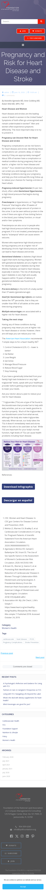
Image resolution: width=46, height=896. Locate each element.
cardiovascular (8, 639)
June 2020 (6, 776)
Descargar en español (18, 500)
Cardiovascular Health (10, 721)
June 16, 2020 (19, 92)
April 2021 (6, 765)
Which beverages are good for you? (16, 704)
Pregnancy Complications (12, 642)
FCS (3, 725)
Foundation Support (10, 729)
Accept (23, 887)
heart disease (22, 639)
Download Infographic (18, 486)
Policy (4, 736)
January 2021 (7, 769)
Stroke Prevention (32, 642)
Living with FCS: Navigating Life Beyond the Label (22, 694)
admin (6, 92)
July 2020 (5, 772)
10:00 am (33, 92)
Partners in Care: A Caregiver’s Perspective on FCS (22, 690)
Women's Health (9, 628)
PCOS (32, 639)
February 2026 (7, 757)
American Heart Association (18, 338)
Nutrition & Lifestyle (10, 732)
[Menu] (23, 45)
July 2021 (5, 761)
